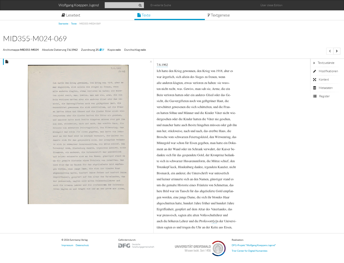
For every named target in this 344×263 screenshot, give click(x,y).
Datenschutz (82, 245)
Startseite (63, 23)
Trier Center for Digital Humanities (249, 250)
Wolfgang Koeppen (79, 5)
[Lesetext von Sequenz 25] (100, 49)
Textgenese (220, 15)
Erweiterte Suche (160, 5)
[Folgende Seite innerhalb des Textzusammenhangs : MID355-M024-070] (336, 51)
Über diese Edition (271, 5)
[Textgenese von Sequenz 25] (103, 49)
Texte (145, 15)
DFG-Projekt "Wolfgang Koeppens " (254, 245)
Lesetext (72, 15)
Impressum (67, 245)
